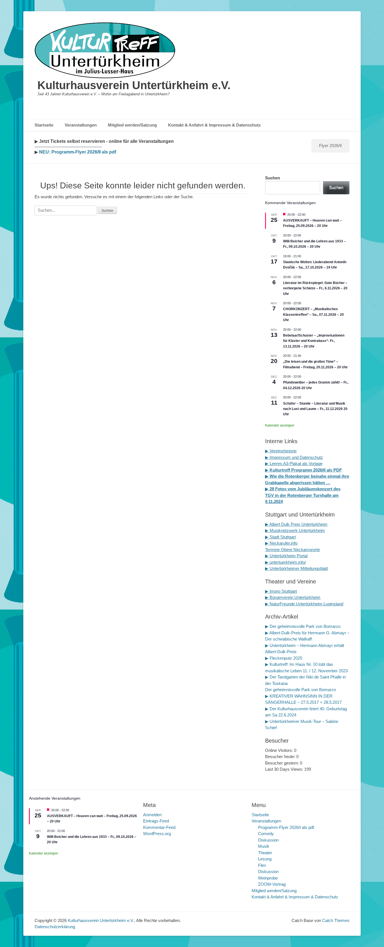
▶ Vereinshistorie (281, 450)
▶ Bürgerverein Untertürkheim (292, 597)
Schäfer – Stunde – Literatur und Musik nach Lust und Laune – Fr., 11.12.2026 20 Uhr (315, 409)
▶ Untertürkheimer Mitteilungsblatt (296, 568)
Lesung (265, 858)
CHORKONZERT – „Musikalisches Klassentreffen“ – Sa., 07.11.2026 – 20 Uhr (313, 314)
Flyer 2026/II (330, 145)
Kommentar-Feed (159, 827)
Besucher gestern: (282, 763)
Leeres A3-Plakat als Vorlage (295, 463)
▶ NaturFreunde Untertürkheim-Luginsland (304, 603)
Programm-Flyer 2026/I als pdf (286, 827)
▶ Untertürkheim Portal (286, 555)
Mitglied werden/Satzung (132, 125)
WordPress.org (157, 833)
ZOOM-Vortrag (272, 884)
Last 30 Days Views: (284, 769)
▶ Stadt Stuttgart (280, 537)
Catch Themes (335, 920)
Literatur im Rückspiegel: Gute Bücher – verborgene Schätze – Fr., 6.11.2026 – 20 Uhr (315, 288)
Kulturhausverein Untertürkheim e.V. (134, 85)
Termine (273, 549)
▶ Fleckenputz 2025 (283, 658)
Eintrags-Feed (156, 821)
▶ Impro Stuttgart (281, 591)
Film (262, 865)
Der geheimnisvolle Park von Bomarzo (300, 689)
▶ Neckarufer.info (281, 543)
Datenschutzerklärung (55, 926)
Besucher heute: (280, 756)
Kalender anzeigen (279, 425)
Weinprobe (268, 878)
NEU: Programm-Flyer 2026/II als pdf (77, 152)
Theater (265, 852)
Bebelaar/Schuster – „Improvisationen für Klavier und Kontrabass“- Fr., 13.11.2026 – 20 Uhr (313, 340)
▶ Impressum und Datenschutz (294, 457)
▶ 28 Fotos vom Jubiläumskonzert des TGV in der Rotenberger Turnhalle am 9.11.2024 (302, 495)
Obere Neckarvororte (300, 549)
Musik (263, 846)
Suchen (272, 177)
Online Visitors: (279, 750)
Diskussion (268, 840)
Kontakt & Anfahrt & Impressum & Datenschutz (214, 125)
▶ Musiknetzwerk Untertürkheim (295, 530)
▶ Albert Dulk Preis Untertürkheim (296, 524)
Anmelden (152, 814)
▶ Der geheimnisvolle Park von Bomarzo (302, 626)
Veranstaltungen (81, 125)
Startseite (44, 125)
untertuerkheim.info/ (288, 562)
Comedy (266, 833)
